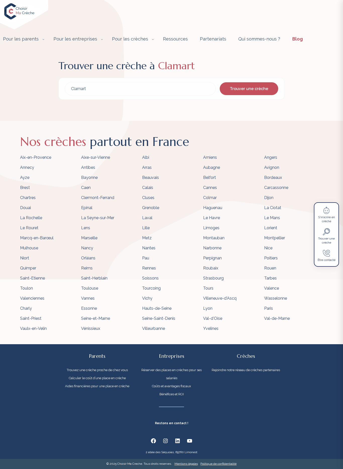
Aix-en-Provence (35, 157)
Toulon (26, 288)
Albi (145, 157)
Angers (270, 157)
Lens (85, 227)
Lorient (270, 227)
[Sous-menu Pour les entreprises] (102, 39)
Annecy (27, 167)
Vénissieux (90, 328)
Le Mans (272, 217)
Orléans (88, 258)
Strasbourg (213, 278)
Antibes (88, 167)
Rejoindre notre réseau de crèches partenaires (246, 370)
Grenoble (150, 207)
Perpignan (212, 258)
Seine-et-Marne (95, 318)
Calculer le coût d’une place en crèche (97, 378)
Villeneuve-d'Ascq (220, 298)
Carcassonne (276, 187)
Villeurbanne (153, 328)
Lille (146, 227)
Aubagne (211, 167)
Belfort (209, 177)
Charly (26, 308)
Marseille (89, 238)
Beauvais (150, 177)
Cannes (210, 187)
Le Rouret (29, 227)
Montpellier (274, 238)
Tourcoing (151, 288)
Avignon (271, 167)
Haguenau (212, 207)
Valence (271, 288)
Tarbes (270, 278)
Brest (25, 187)
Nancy (87, 248)
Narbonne (212, 248)
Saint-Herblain (94, 278)
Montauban (213, 238)
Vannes (88, 298)
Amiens (210, 157)
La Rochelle (31, 217)
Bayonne (89, 177)
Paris (268, 308)
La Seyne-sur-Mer (97, 217)
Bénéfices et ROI (171, 394)
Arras (147, 167)
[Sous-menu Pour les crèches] (153, 39)
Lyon (207, 308)
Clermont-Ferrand (97, 197)
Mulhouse (29, 248)
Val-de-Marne (277, 318)
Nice (268, 248)
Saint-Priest (30, 318)
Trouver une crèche (249, 88)
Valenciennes (32, 298)
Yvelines (210, 328)
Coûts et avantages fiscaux (171, 386)
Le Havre (211, 217)
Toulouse (89, 288)
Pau (145, 258)
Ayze (24, 177)
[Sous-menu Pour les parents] (43, 39)
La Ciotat (272, 207)
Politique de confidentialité (218, 463)
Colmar (210, 197)
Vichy (147, 298)
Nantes (148, 248)
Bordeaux (273, 177)
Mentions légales (186, 463)
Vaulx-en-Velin (33, 328)
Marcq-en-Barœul (36, 238)
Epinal (86, 207)
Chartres (28, 197)
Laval (147, 217)
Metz (147, 238)
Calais (147, 187)
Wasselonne (275, 298)
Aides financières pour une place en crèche (97, 386)
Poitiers (271, 258)
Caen (86, 187)
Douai (25, 207)
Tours (208, 288)
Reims (87, 268)
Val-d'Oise (212, 318)
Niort (24, 258)
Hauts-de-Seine (157, 308)
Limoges (211, 227)
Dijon (268, 197)
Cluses (148, 197)
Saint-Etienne (32, 278)
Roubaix (210, 268)
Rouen (270, 268)
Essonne (89, 308)
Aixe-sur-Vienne (95, 157)
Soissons (150, 278)
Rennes (149, 268)
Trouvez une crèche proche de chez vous (97, 370)
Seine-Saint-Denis (158, 318)
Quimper (28, 268)
